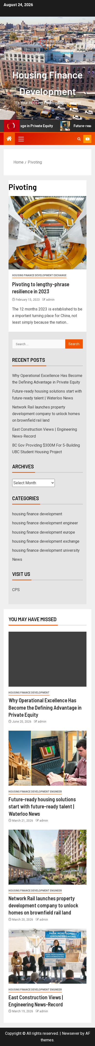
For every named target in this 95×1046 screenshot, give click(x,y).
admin (50, 299)
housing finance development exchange (39, 275)
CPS (16, 589)
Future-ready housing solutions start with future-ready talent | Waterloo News (42, 806)
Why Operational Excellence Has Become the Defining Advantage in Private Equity (45, 707)
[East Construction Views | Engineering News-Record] (47, 956)
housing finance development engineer (45, 523)
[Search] (79, 139)
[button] (21, 139)
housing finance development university (46, 550)
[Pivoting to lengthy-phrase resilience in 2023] (47, 232)
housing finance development (37, 514)
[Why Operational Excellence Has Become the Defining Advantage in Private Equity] (47, 659)
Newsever (70, 1033)
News (17, 559)
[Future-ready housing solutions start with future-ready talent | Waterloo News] (47, 758)
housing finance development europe (43, 532)
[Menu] (21, 139)
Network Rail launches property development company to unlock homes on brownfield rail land (46, 414)
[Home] (9, 139)
